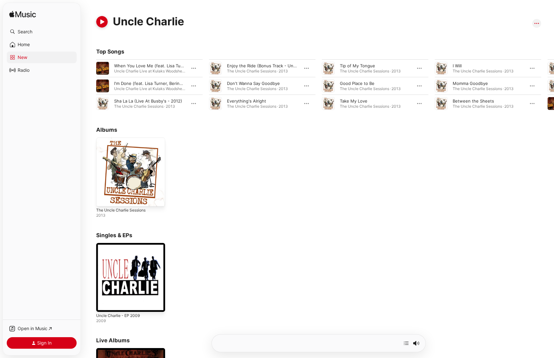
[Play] (102, 22)
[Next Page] (547, 86)
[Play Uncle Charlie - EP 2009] (104, 303)
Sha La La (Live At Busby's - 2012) (148, 101)
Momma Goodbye (470, 83)
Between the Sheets (473, 101)
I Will (457, 65)
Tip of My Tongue (357, 65)
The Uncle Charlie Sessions (123, 140)
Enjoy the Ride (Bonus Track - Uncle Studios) (272, 65)
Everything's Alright (246, 101)
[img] (22, 14)
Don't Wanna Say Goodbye (253, 83)
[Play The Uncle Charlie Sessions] (104, 198)
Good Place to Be (357, 83)
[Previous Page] (89, 86)
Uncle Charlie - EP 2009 (120, 245)
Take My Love (353, 101)
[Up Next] (406, 343)
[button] (41, 31)
